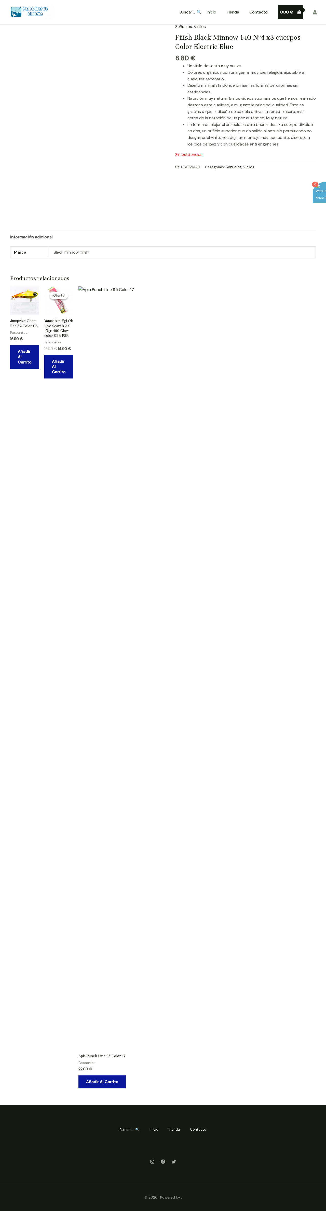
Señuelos (183, 26)
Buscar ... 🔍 (191, 12)
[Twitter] (173, 1161)
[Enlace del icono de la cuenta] (315, 12)
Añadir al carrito (25, 357)
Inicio (211, 12)
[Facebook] (163, 1161)
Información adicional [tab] (31, 237)
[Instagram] (152, 1161)
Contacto (258, 12)
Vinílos (200, 26)
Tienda (232, 12)
